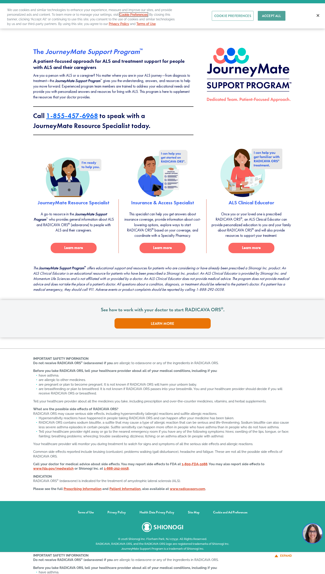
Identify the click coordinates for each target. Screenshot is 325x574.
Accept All (271, 15)
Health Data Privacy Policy (157, 510)
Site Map (193, 510)
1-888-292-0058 (116, 466)
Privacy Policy (116, 510)
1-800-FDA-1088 (194, 461)
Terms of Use (86, 510)
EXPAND (286, 555)
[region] (162, 14)
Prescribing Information (82, 486)
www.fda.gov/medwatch (53, 466)
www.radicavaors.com (187, 486)
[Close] (318, 15)
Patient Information (125, 486)
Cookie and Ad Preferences (230, 510)
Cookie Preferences (134, 14)
